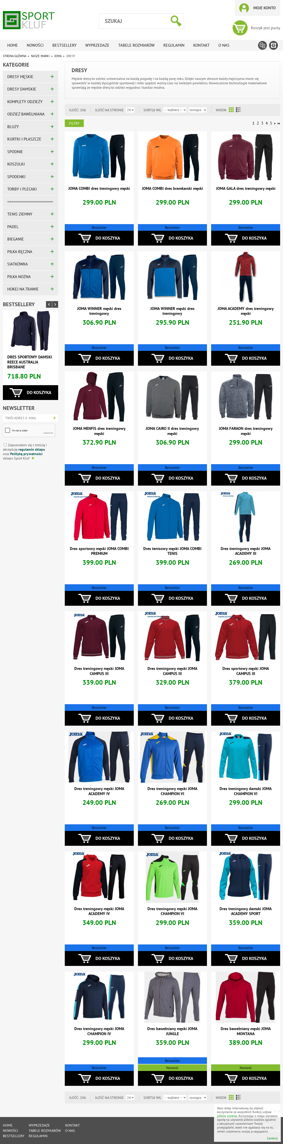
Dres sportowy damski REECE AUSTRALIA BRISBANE (29, 361)
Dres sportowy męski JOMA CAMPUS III (245, 671)
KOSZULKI (16, 164)
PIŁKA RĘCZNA (19, 251)
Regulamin (173, 45)
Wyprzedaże (97, 45)
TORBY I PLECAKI (22, 189)
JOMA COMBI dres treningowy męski (99, 188)
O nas (223, 45)
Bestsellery (64, 45)
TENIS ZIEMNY (19, 214)
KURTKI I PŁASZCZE (24, 139)
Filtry (74, 123)
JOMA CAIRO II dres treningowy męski (172, 431)
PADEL (13, 226)
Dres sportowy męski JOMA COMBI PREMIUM (99, 551)
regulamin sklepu (31, 449)
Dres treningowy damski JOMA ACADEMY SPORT (246, 911)
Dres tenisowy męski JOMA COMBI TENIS (172, 551)
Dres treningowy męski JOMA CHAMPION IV (99, 1031)
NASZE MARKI (40, 56)
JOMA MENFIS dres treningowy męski (99, 431)
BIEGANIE (15, 239)
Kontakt (201, 45)
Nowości (35, 45)
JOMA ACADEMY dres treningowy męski (246, 311)
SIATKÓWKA (17, 264)
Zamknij (272, 1138)
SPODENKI (16, 176)
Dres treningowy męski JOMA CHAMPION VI (172, 791)
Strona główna (14, 56)
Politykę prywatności (26, 454)
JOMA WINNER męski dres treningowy (99, 311)
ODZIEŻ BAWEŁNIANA (26, 114)
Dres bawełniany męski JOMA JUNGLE (172, 1031)
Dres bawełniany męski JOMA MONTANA (246, 1031)
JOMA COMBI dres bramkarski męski (172, 188)
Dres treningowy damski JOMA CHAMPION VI (246, 791)
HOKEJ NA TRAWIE (23, 289)
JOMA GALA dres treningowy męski (245, 188)
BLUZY (13, 126)
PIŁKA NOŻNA (19, 276)
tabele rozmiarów (136, 45)
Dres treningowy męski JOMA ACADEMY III (246, 551)
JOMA (57, 56)
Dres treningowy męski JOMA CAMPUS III (99, 671)
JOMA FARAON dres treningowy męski (246, 431)
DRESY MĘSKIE (20, 76)
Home (12, 45)
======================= (30, 201)
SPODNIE (15, 151)
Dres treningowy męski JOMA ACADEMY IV (99, 791)
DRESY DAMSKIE (21, 89)
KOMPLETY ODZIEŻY (24, 101)
